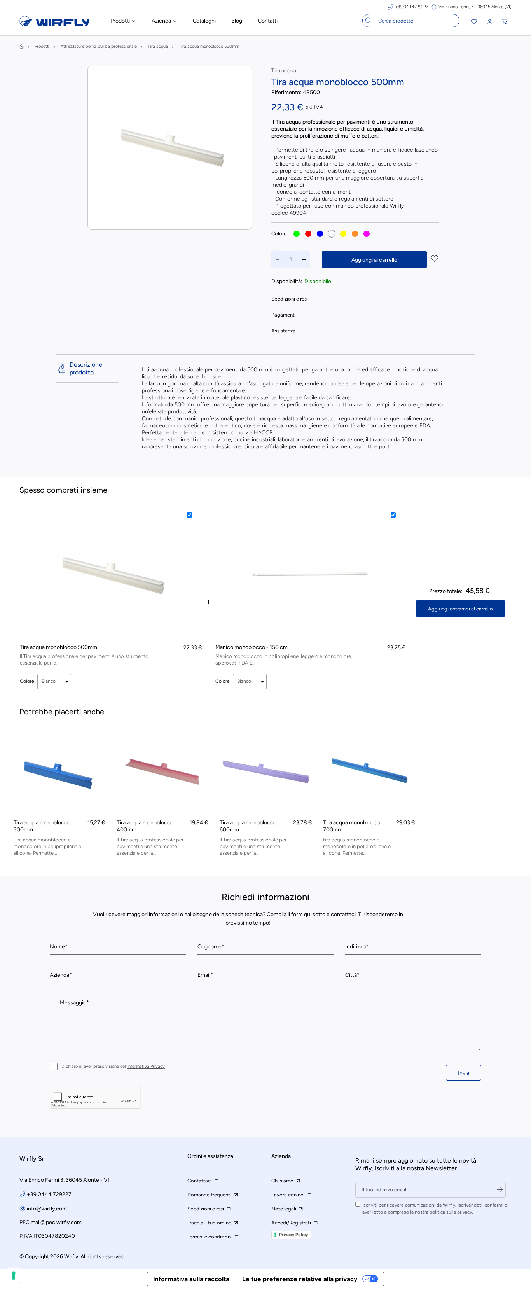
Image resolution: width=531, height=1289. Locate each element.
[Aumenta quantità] (304, 259)
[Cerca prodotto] (368, 20)
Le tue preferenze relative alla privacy (299, 1279)
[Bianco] (331, 234)
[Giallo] (343, 234)
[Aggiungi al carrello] (94, 748)
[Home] (21, 46)
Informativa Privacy (146, 1066)
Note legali (284, 1209)
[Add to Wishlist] (434, 259)
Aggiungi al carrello (374, 260)
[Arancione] (355, 234)
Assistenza (283, 331)
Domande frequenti (209, 1195)
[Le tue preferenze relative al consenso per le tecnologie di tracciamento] (13, 1275)
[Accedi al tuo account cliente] (489, 22)
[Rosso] (308, 234)
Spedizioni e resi (289, 299)
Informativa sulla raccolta (191, 1279)
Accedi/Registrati (291, 1223)
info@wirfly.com (47, 1208)
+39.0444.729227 (49, 1194)
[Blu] (320, 234)
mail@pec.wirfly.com (56, 1222)
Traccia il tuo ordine (209, 1223)
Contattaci (200, 1181)
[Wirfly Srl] (54, 24)
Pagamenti (283, 315)
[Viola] (366, 234)
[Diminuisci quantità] (277, 259)
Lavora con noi (288, 1195)
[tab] (355, 299)
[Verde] (296, 234)
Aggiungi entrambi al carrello (460, 609)
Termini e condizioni (210, 1237)
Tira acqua (283, 70)
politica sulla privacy (451, 1212)
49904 (298, 213)
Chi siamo (283, 1181)
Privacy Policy (293, 1234)
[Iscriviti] (500, 1190)
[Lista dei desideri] (474, 22)
